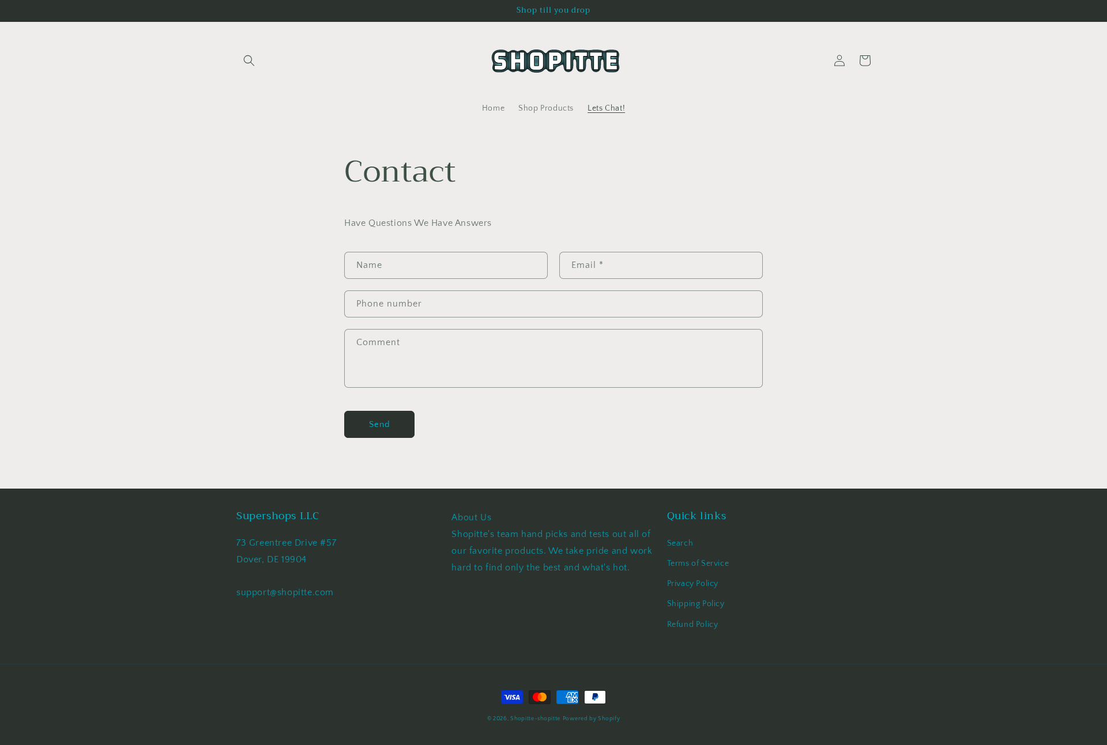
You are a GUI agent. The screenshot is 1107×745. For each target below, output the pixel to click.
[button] (249, 60)
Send (379, 424)
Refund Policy (692, 624)
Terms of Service (698, 563)
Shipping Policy (696, 603)
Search (680, 543)
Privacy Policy (692, 583)
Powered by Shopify (591, 719)
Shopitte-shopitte (535, 719)
